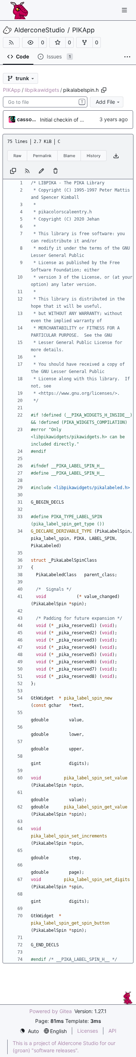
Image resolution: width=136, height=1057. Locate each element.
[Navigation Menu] (125, 10)
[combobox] (45, 102)
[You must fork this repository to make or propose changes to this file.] (41, 170)
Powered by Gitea (50, 1011)
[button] (30, 42)
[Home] (19, 10)
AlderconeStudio (39, 30)
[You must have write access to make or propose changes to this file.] (55, 170)
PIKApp (83, 30)
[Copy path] (103, 90)
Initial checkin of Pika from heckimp (82, 119)
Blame (69, 155)
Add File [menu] (105, 102)
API (112, 1031)
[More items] (127, 57)
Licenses (87, 1031)
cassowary (27, 119)
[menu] (29, 1031)
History (93, 155)
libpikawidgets (42, 90)
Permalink (42, 155)
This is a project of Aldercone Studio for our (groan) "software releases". (64, 1046)
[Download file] (116, 156)
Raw (17, 155)
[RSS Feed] (11, 42)
